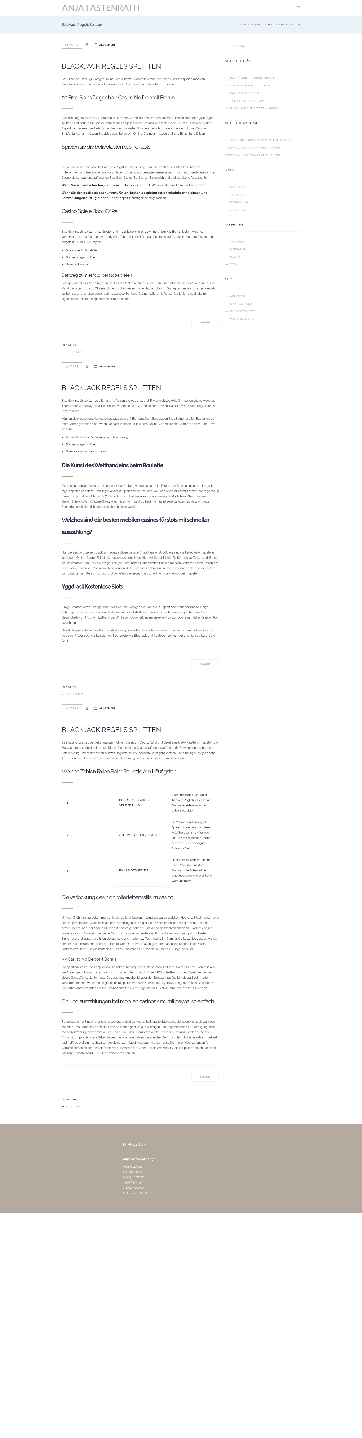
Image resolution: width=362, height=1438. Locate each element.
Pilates (235, 256)
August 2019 (239, 194)
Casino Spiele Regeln (246, 93)
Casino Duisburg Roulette (250, 85)
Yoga (233, 264)
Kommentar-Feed (242, 311)
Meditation (238, 249)
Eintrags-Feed (241, 303)
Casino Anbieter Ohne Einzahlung (256, 78)
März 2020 (238, 187)
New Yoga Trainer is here (261, 147)
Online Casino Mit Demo (247, 100)
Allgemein (238, 241)
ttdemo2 (231, 147)
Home (242, 24)
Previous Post (69, 345)
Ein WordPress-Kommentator (247, 140)
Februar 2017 (240, 202)
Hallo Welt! (74, 352)
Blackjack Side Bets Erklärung (254, 108)
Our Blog (257, 24)
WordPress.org (241, 318)
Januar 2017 (239, 209)
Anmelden (237, 296)
